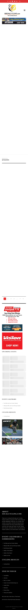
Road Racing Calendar (8, 408)
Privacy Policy (6, 590)
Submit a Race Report (8, 553)
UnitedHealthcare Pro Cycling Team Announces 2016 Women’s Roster (12, 126)
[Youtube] (17, 1)
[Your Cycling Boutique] (12, 440)
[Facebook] (8, 1)
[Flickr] (10, 1)
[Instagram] (12, 1)
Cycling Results (7, 416)
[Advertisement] (14, 460)
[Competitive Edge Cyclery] (12, 427)
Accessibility (6, 575)
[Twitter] (15, 1)
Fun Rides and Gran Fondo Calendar (11, 403)
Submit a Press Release (8, 550)
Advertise (5, 578)
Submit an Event (7, 555)
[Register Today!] (12, 327)
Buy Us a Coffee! (7, 580)
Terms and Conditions (8, 592)
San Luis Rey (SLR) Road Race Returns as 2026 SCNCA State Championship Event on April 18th (14, 187)
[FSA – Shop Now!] (14, 22)
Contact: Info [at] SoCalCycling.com (11, 582)
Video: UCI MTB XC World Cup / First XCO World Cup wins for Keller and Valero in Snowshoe (13, 46)
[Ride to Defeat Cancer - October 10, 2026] (14, 19)
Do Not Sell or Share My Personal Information (11, 599)
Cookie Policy (6, 585)
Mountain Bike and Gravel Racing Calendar (12, 405)
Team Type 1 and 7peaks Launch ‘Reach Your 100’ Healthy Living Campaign (12, 62)
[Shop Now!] (12, 340)
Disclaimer (6, 587)
